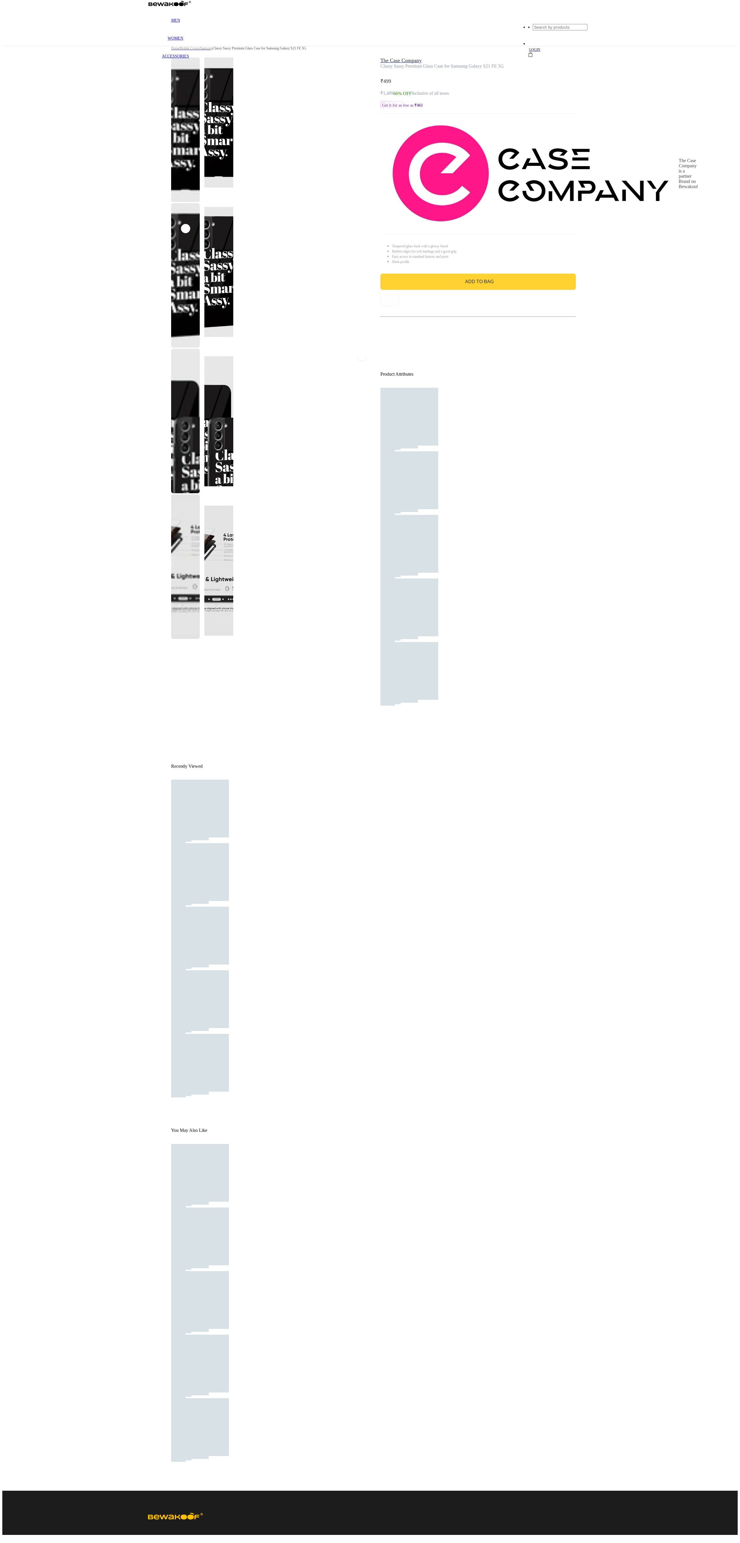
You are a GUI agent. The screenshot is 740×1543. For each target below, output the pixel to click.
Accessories (175, 56)
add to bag (479, 281)
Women (175, 38)
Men (175, 20)
